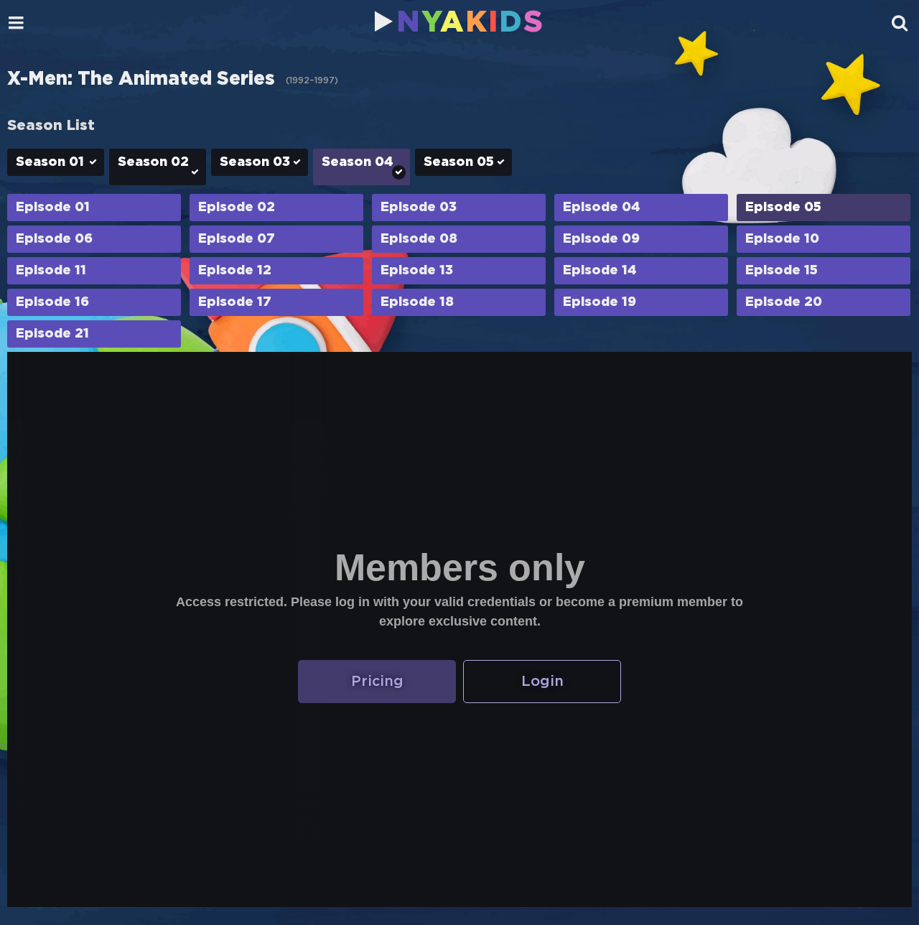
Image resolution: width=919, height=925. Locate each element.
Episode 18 (417, 302)
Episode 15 (781, 270)
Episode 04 (601, 207)
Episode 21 (52, 334)
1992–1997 (312, 81)
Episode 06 (54, 239)
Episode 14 (600, 270)
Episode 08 (419, 239)
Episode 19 (599, 302)
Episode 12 (234, 270)
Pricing (377, 681)
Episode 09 (601, 239)
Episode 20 (783, 302)
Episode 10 (782, 239)
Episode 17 (234, 302)
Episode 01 (53, 207)
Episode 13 (417, 270)
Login (542, 681)
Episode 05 (783, 207)
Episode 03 (419, 207)
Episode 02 (236, 207)
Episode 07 (236, 239)
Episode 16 (52, 302)
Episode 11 (51, 270)
